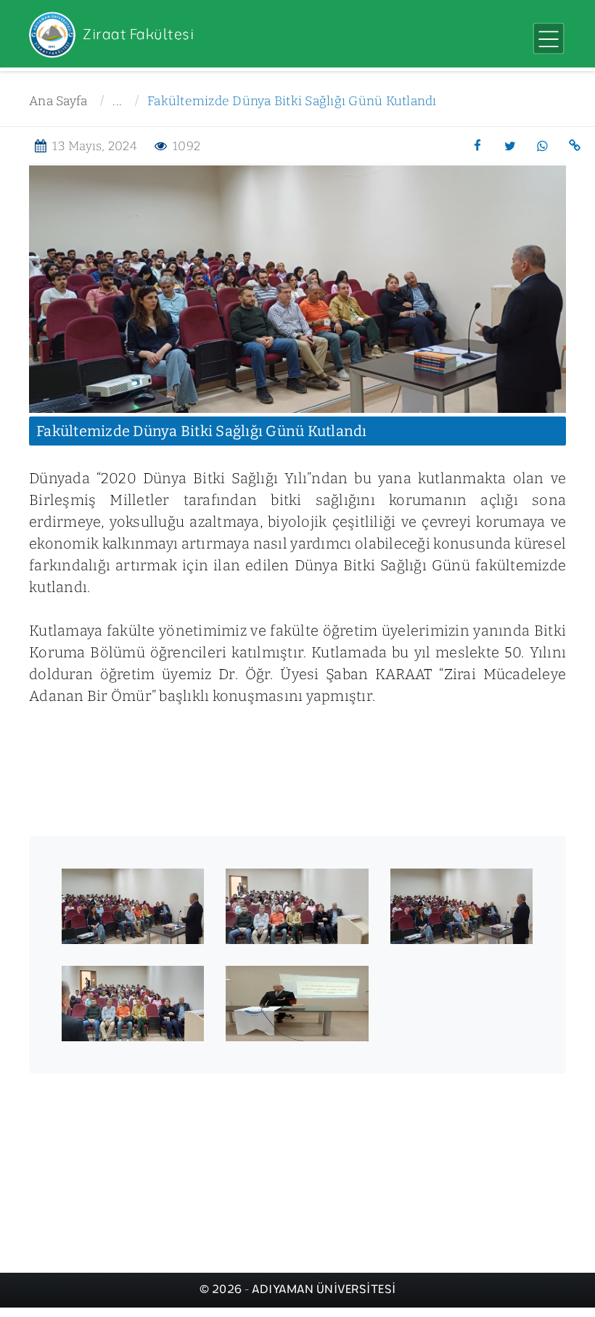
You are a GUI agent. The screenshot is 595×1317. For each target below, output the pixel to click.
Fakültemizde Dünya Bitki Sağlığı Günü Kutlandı (292, 101)
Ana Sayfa (58, 101)
